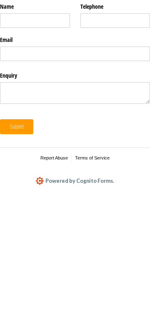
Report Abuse (54, 157)
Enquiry (8, 75)
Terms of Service (92, 157)
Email (6, 40)
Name (7, 6)
